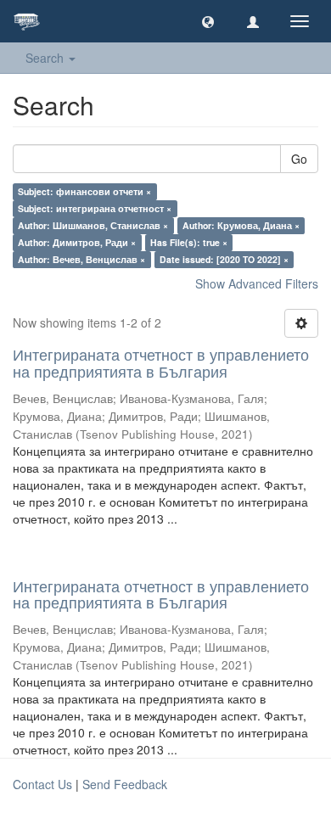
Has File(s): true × (188, 242)
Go (299, 158)
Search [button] (46, 57)
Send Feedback (124, 784)
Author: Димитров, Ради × (77, 242)
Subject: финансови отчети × (84, 191)
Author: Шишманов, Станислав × (93, 225)
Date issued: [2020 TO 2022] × (224, 259)
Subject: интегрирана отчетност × (94, 208)
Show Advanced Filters (256, 283)
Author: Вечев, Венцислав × (81, 259)
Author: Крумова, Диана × (241, 225)
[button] (208, 21)
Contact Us (42, 784)
